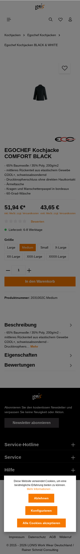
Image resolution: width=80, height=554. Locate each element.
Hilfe (9, 469)
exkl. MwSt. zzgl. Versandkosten (58, 213)
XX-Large (13, 256)
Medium (27, 247)
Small (44, 247)
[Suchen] (50, 19)
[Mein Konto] (70, 19)
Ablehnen (41, 498)
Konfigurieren (41, 510)
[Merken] (64, 68)
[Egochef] (65, 139)
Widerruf (65, 537)
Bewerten (37, 221)
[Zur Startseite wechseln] (40, 6)
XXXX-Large (57, 256)
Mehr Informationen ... (40, 489)
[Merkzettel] (60, 19)
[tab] (38, 335)
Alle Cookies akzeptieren (41, 523)
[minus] (8, 270)
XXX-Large (34, 256)
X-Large (60, 247)
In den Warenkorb (40, 281)
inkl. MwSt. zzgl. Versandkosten (21, 213)
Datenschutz (37, 537)
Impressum (17, 537)
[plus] (29, 270)
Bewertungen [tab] (19, 365)
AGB (52, 537)
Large (11, 247)
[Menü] (8, 19)
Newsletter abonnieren (32, 423)
